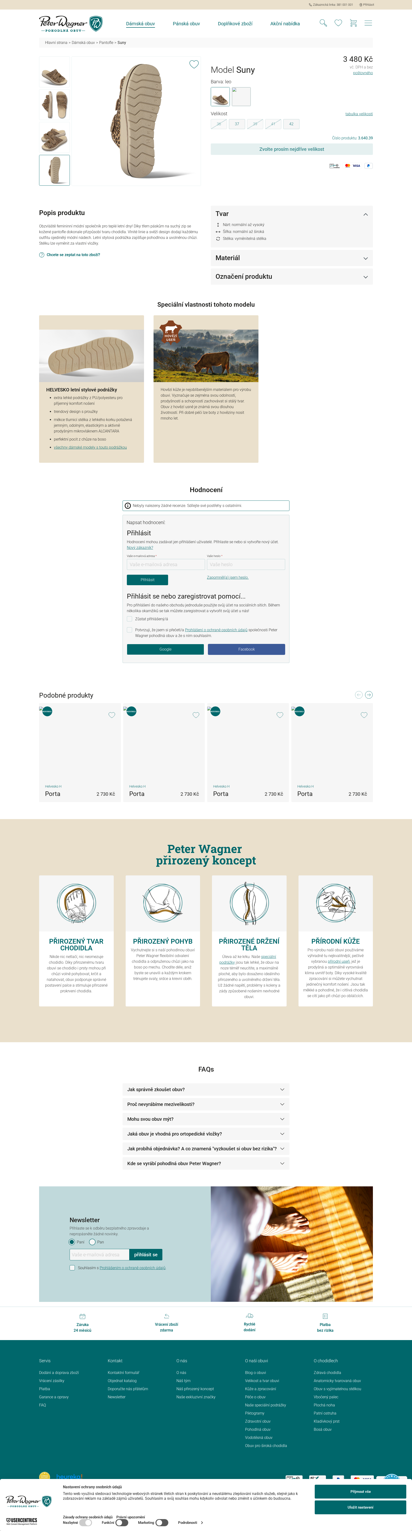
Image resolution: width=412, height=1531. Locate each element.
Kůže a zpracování (260, 1389)
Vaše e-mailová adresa (142, 556)
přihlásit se (146, 1254)
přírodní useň (339, 961)
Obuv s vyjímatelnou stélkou (337, 1389)
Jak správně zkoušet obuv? (156, 1089)
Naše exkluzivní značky (196, 1397)
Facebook (246, 649)
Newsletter (116, 1397)
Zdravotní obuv (258, 1421)
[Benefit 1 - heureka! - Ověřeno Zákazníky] (44, 1477)
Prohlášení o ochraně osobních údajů (216, 630)
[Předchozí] (358, 696)
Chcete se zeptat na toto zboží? (73, 255)
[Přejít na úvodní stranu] (71, 24)
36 (222, 125)
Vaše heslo (214, 556)
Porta (52, 793)
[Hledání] (323, 24)
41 (276, 125)
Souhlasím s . (122, 1268)
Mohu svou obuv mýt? (150, 1119)
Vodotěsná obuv (259, 1437)
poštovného (363, 73)
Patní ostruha (325, 1413)
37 (237, 124)
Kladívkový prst (327, 1421)
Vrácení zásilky (51, 1380)
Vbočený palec (326, 1397)
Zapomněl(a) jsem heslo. (228, 577)
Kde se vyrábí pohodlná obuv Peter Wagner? (174, 1163)
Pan (100, 1242)
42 (291, 124)
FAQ (42, 1405)
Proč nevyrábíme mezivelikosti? (161, 1104)
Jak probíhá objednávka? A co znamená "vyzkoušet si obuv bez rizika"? (202, 1149)
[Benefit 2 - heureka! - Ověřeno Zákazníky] (69, 1477)
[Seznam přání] (338, 24)
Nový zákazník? (140, 547)
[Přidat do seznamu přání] (194, 63)
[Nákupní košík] (353, 24)
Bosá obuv (323, 1429)
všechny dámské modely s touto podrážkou (90, 447)
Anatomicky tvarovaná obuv (337, 1380)
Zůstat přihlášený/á (151, 619)
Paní (80, 1242)
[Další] (368, 696)
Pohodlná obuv (258, 1429)
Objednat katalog (122, 1380)
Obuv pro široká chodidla (266, 1445)
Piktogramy (254, 1413)
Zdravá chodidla (327, 1372)
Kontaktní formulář (123, 1372)
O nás (181, 1372)
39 (258, 125)
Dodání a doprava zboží (59, 1372)
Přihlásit (147, 580)
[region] (120, 122)
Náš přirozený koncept (195, 1389)
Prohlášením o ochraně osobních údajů (132, 1268)
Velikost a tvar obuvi (262, 1380)
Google (165, 649)
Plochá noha (324, 1405)
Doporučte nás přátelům (128, 1389)
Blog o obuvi (255, 1372)
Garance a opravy (54, 1397)
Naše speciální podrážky (265, 1405)
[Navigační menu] (368, 24)
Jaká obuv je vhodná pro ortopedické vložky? (174, 1134)
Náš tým (183, 1380)
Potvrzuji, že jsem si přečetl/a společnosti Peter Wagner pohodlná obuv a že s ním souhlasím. (206, 633)
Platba (44, 1389)
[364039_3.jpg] (136, 121)
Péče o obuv (255, 1397)
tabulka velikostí (359, 114)
